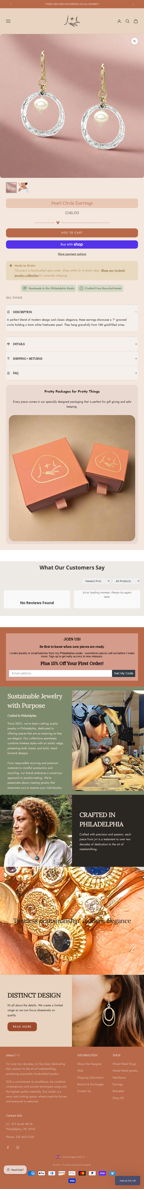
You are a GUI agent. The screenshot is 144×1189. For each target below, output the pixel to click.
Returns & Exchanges (90, 1084)
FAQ (80, 1070)
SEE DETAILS (91, 4)
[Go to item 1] (11, 187)
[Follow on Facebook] (8, 1147)
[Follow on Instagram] (18, 1147)
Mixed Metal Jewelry (125, 1070)
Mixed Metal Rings (124, 1064)
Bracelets (118, 1091)
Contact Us (84, 1091)
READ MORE (22, 1027)
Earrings (118, 1084)
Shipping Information (90, 1077)
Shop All (118, 1098)
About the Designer (89, 1064)
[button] (127, 1180)
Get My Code (123, 673)
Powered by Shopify (81, 1165)
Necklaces (119, 1077)
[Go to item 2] (23, 187)
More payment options (72, 254)
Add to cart (72, 233)
